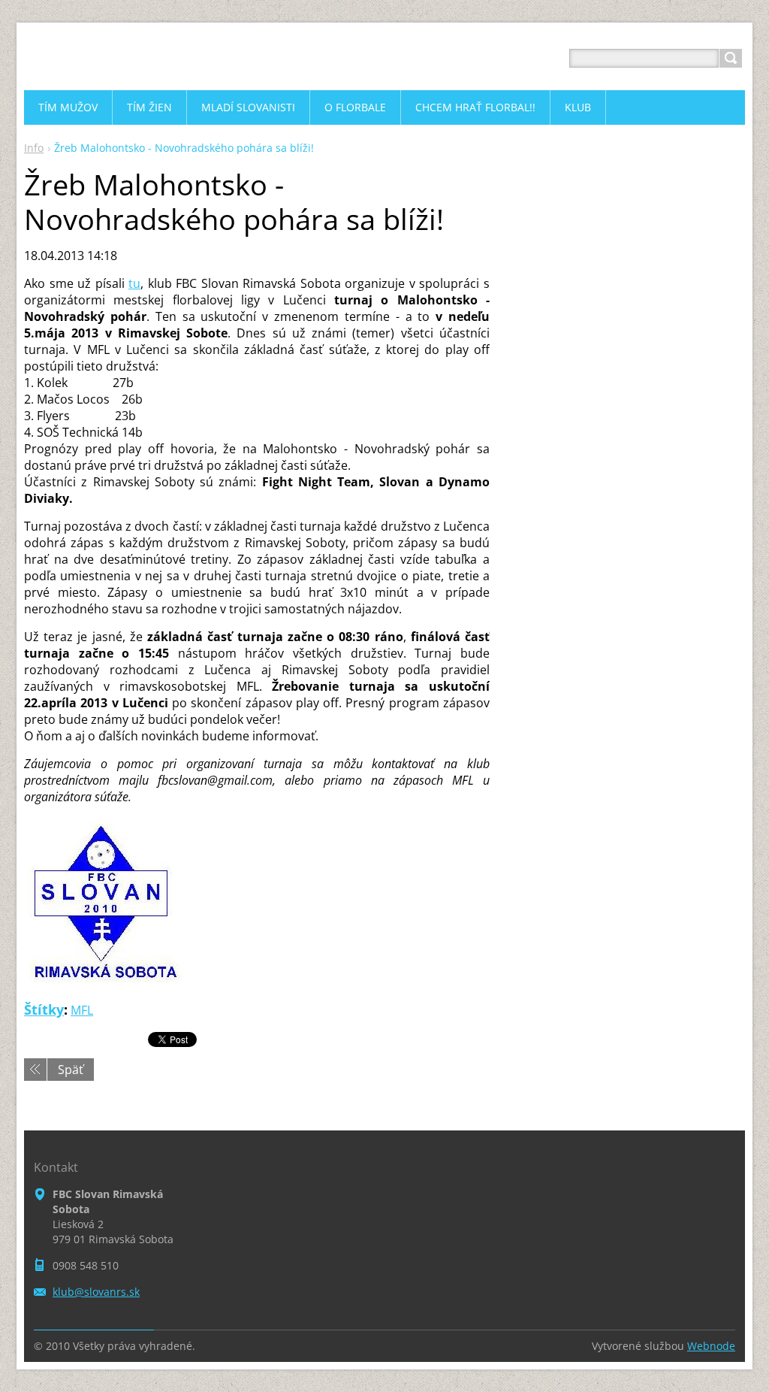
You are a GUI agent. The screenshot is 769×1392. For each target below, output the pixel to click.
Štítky (44, 1009)
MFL (82, 1010)
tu (134, 283)
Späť (70, 1069)
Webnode (711, 1346)
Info (34, 148)
